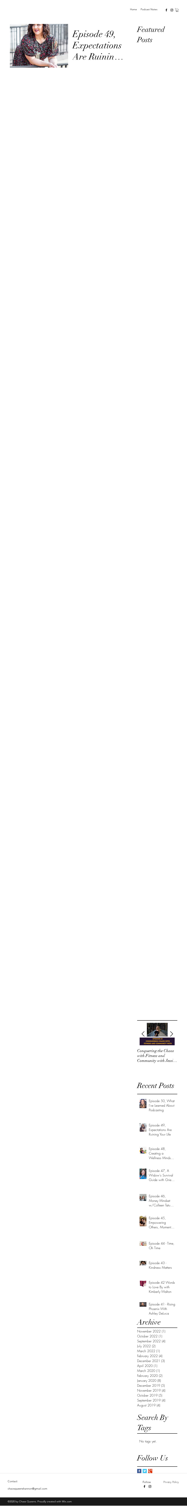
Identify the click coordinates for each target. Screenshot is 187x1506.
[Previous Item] (143, 1034)
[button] (177, 10)
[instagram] (172, 10)
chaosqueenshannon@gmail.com (27, 1488)
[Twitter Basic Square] (145, 1471)
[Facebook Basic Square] (139, 1471)
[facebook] (166, 10)
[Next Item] (171, 1034)
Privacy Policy (171, 1482)
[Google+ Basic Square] (150, 1471)
